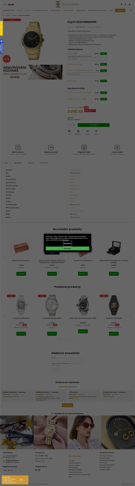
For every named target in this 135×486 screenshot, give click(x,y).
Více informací (63, 240)
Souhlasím (67, 248)
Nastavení (67, 243)
